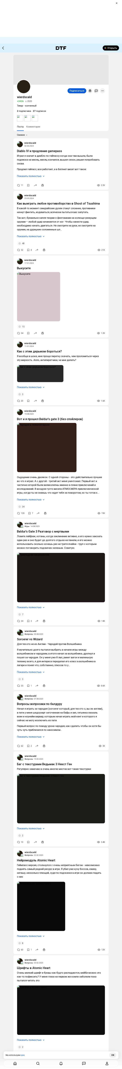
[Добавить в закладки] (28, 185)
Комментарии (33, 126)
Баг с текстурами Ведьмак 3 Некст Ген (44, 764)
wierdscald (30, 143)
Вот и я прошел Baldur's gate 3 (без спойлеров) (50, 419)
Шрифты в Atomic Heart (33, 968)
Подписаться (77, 90)
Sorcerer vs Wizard (30, 639)
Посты (20, 126)
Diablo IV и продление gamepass (39, 151)
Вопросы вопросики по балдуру (39, 704)
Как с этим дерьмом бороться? (39, 351)
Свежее (21, 135)
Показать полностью (29, 176)
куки (23, 1055)
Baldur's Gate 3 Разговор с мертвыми (43, 531)
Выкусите (24, 268)
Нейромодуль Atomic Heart (36, 860)
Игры (27, 526)
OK (112, 1055)
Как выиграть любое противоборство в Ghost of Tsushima (58, 203)
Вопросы (29, 634)
